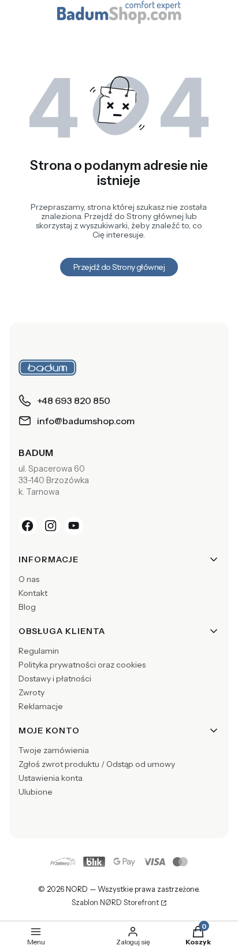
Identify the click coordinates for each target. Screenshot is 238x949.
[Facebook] (27, 526)
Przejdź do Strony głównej (119, 267)
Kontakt (32, 593)
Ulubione (35, 792)
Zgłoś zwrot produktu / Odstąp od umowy (96, 764)
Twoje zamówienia (53, 750)
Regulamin (38, 651)
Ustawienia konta (50, 778)
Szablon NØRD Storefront (115, 903)
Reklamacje (40, 706)
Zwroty (31, 692)
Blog (27, 607)
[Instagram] (51, 526)
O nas (28, 579)
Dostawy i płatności (54, 678)
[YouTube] (74, 526)
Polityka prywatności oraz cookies (82, 664)
